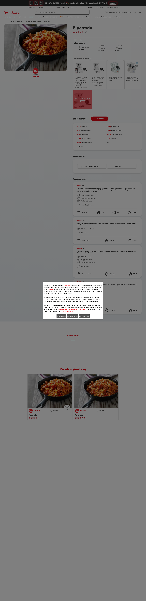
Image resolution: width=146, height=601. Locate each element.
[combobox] (47, 301)
